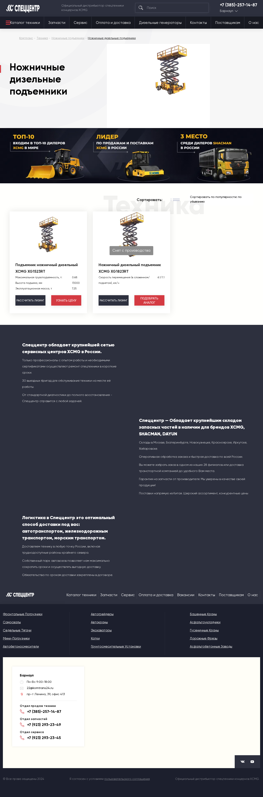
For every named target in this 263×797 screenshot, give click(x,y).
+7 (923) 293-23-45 (44, 737)
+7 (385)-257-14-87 (238, 5)
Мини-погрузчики (16, 638)
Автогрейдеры (102, 614)
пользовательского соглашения (127, 779)
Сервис (80, 23)
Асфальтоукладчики (205, 622)
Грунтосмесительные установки (116, 646)
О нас (254, 23)
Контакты (198, 23)
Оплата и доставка (113, 23)
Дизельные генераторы (160, 23)
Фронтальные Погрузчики (22, 614)
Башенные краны (203, 614)
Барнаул (226, 11)
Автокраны (99, 622)
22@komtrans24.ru (40, 688)
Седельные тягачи (17, 630)
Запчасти (56, 23)
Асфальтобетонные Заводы (211, 646)
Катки (95, 638)
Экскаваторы (101, 630)
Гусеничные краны (204, 630)
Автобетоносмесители (21, 646)
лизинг (30, 300)
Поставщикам (227, 23)
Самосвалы (12, 622)
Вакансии (185, 595)
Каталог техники (25, 23)
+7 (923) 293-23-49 (44, 724)
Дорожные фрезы (203, 638)
